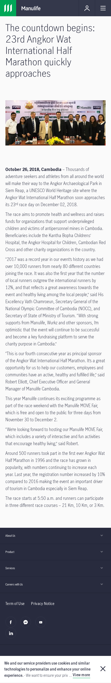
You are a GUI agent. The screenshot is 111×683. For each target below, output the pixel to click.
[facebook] (12, 625)
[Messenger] (27, 625)
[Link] (8, 8)
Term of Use (15, 603)
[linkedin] (12, 636)
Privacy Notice (42, 603)
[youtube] (42, 625)
